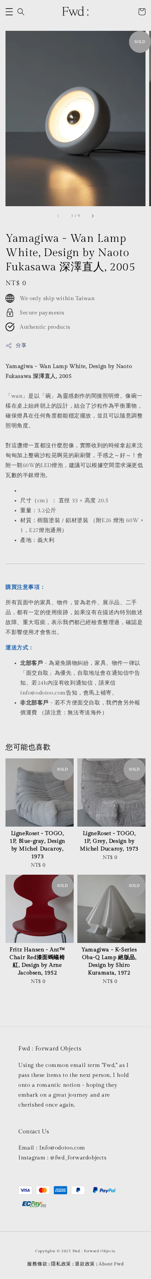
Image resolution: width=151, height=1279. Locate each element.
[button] (9, 12)
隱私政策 (61, 1264)
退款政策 (85, 1264)
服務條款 (37, 1264)
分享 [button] (21, 346)
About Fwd (111, 1264)
